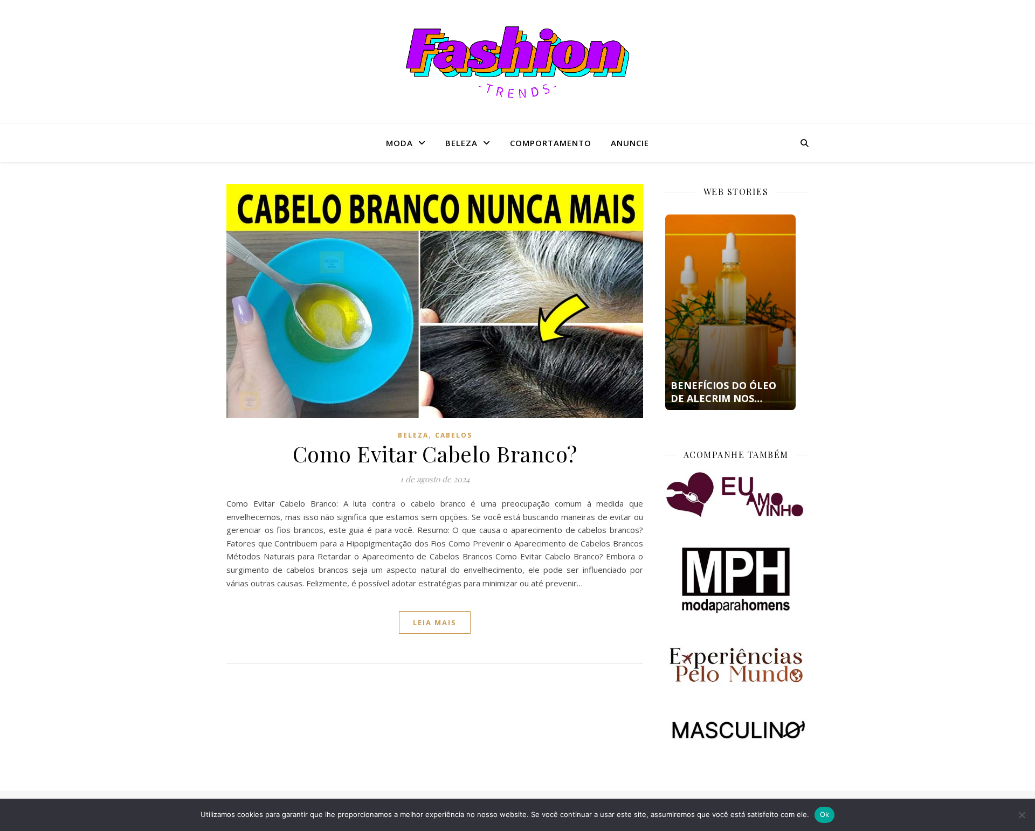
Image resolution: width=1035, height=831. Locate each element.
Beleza (461, 142)
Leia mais (435, 622)
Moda (399, 142)
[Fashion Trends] (517, 62)
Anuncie (630, 142)
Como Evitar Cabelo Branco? (435, 453)
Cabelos (453, 435)
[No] (1021, 814)
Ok (825, 814)
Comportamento (550, 142)
